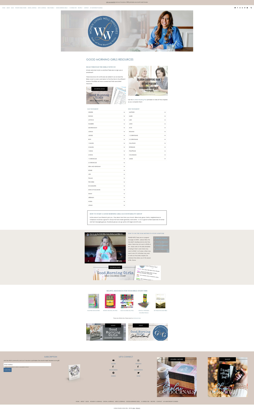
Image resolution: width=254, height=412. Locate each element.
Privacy (138, 408)
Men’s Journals (42, 7)
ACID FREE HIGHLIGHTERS (93, 310)
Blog (12, 7)
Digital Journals (32, 7)
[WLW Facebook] (237, 8)
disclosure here (137, 318)
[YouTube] (235, 8)
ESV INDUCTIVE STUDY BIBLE (160, 310)
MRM (133, 408)
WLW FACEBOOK (113, 369)
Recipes (153, 401)
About (8, 7)
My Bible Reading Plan (140, 99)
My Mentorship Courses (96, 7)
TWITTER (138, 375)
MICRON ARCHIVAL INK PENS (110, 310)
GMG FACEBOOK (138, 369)
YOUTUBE (113, 363)
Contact (86, 7)
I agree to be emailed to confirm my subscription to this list (16, 367)
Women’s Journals (96, 401)
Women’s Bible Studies (20, 7)
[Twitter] (245, 8)
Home (3, 7)
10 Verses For (73, 7)
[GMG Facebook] (247, 8)
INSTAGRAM (138, 363)
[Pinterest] (242, 8)
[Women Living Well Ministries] (127, 31)
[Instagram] (240, 8)
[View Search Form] (251, 8)
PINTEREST (113, 375)
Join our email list (110, 2)
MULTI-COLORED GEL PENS (127, 310)
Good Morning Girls (133, 401)
